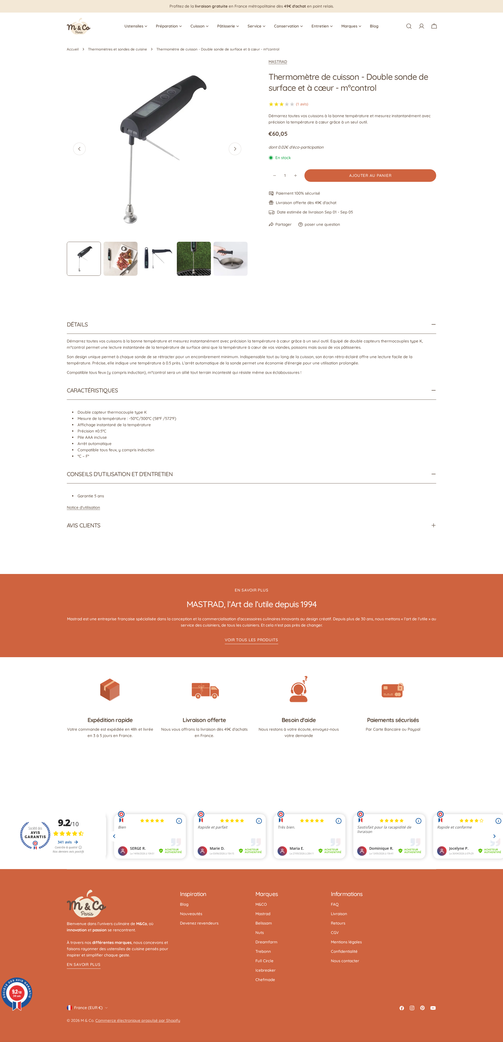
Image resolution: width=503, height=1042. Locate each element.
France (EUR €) (88, 1007)
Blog (184, 904)
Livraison (339, 913)
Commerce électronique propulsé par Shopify (137, 1020)
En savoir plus (84, 964)
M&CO (261, 904)
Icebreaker (265, 970)
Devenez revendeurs (199, 923)
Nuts (259, 932)
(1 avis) (302, 104)
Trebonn (263, 951)
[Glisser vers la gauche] (79, 149)
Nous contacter (345, 960)
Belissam (263, 923)
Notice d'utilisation (83, 507)
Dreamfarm (266, 941)
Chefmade (265, 979)
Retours (338, 923)
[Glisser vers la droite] (235, 149)
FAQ (335, 904)
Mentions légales (346, 941)
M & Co (87, 1020)
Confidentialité (344, 951)
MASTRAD (278, 61)
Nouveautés (191, 913)
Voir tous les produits (251, 639)
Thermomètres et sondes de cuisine (117, 49)
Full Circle (264, 960)
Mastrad (262, 913)
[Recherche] (409, 26)
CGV (335, 932)
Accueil (73, 49)
